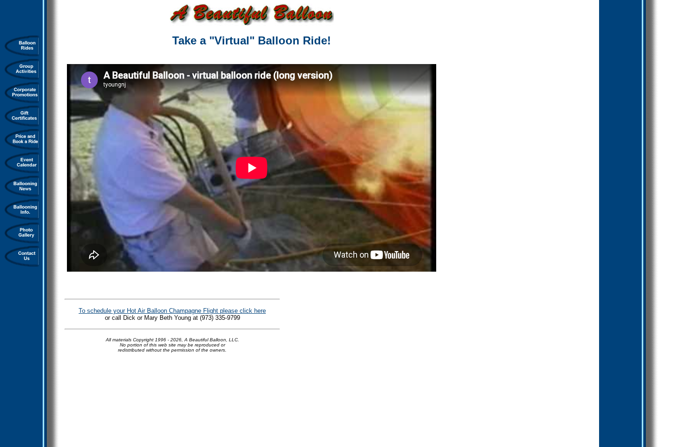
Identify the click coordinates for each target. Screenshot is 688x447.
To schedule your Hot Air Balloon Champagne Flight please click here (172, 310)
